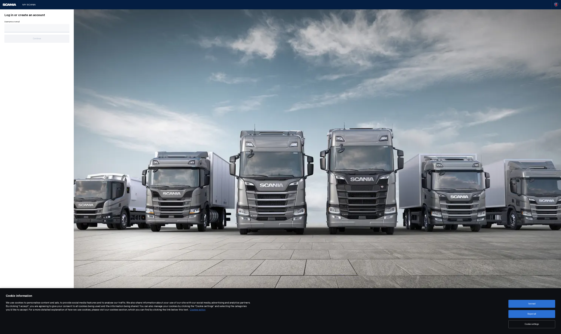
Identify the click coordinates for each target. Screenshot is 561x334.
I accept (532, 303)
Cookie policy (198, 309)
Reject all (532, 314)
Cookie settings (532, 324)
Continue (37, 38)
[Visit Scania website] (556, 5)
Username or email (12, 22)
